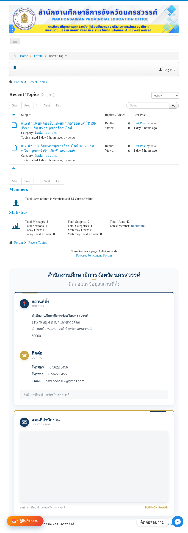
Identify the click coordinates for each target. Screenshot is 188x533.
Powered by (83, 255)
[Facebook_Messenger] (177, 520)
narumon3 (138, 226)
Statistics (18, 212)
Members (18, 189)
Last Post (140, 123)
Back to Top (171, 524)
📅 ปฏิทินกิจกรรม (25, 521)
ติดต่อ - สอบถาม (46, 133)
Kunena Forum (102, 255)
